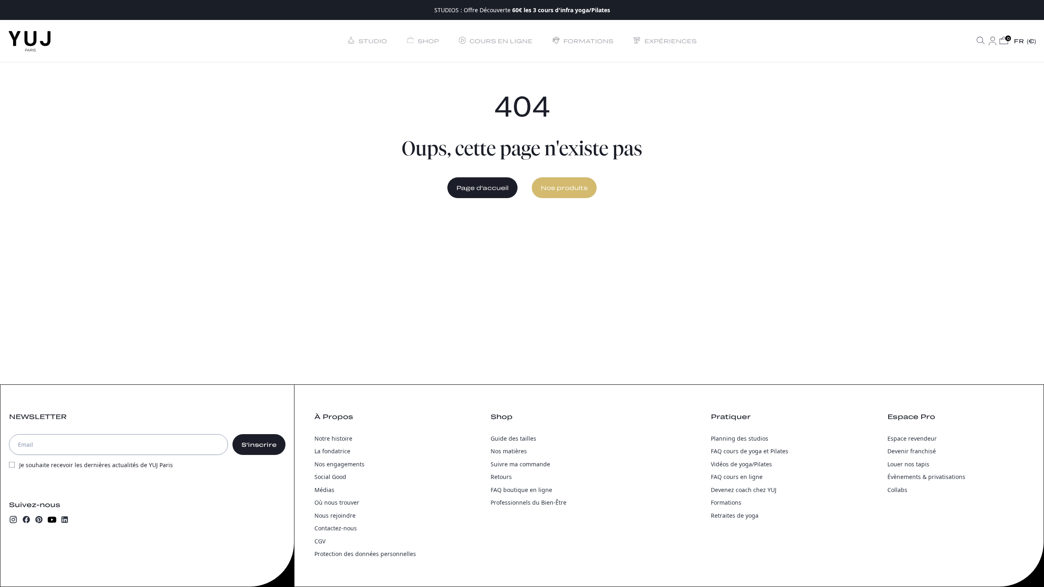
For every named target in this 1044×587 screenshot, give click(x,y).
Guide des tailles (513, 438)
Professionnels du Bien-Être (528, 502)
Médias (324, 490)
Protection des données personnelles (365, 554)
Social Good (330, 477)
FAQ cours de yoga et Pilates (749, 451)
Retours (501, 477)
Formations (726, 502)
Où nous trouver (336, 502)
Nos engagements (339, 464)
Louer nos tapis (908, 464)
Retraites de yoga (735, 515)
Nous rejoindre (335, 515)
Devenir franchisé (911, 451)
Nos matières (509, 451)
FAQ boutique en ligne (521, 490)
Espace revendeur (912, 438)
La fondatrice (332, 451)
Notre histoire (333, 438)
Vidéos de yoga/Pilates (741, 464)
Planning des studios (739, 438)
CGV (319, 541)
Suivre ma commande (520, 464)
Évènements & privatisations (926, 477)
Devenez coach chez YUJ (743, 490)
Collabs (897, 490)
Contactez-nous (335, 528)
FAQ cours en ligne (737, 477)
